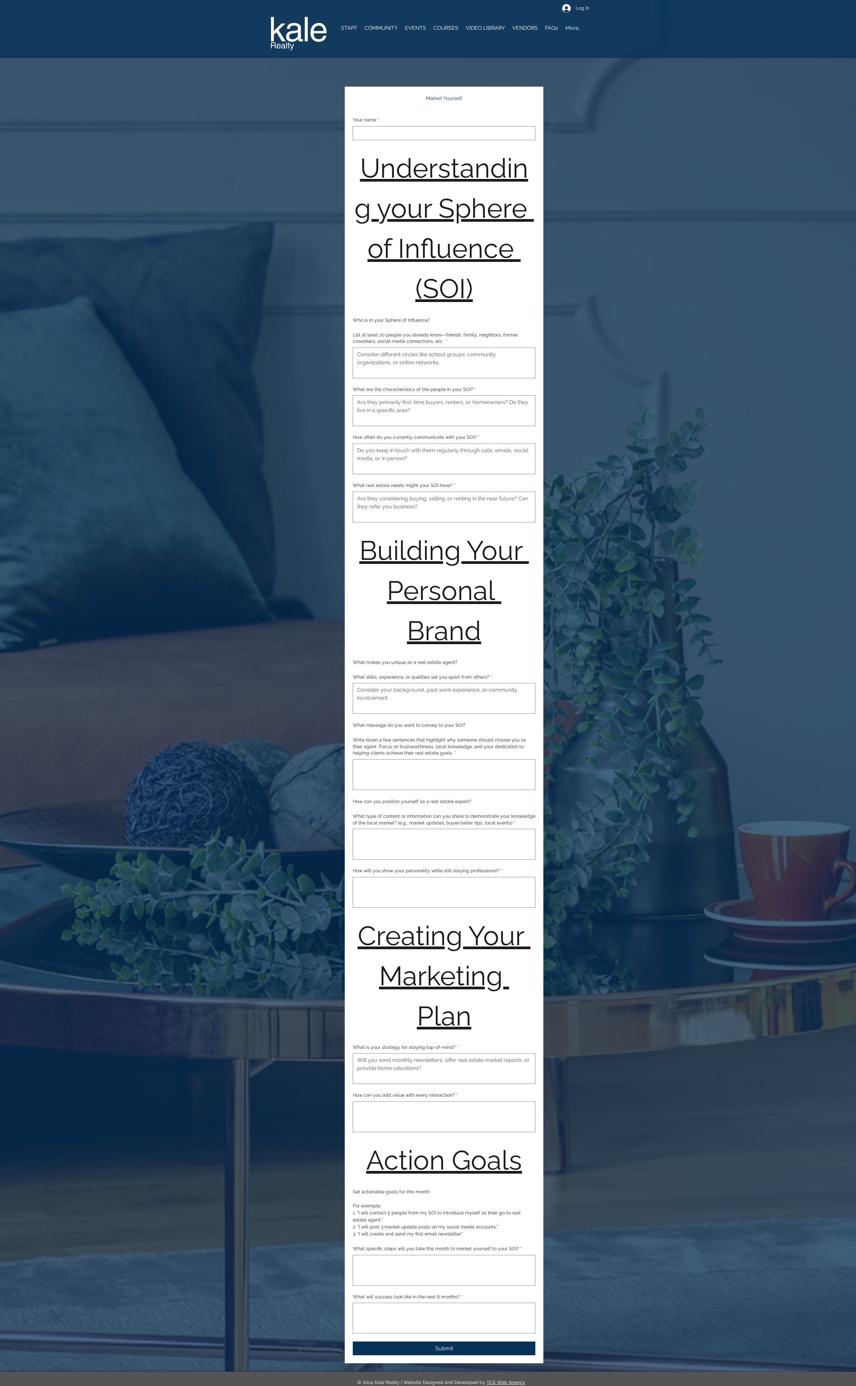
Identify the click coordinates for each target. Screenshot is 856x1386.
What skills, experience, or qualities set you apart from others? (422, 677)
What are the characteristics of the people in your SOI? (414, 389)
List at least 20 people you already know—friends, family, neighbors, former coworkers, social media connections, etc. (435, 338)
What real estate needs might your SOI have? (404, 485)
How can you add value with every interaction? (405, 1095)
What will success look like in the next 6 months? (408, 1296)
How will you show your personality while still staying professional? (428, 870)
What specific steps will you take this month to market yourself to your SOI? (437, 1248)
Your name (366, 119)
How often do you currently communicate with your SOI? (416, 437)
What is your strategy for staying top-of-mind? (405, 1047)
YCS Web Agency (506, 1382)
